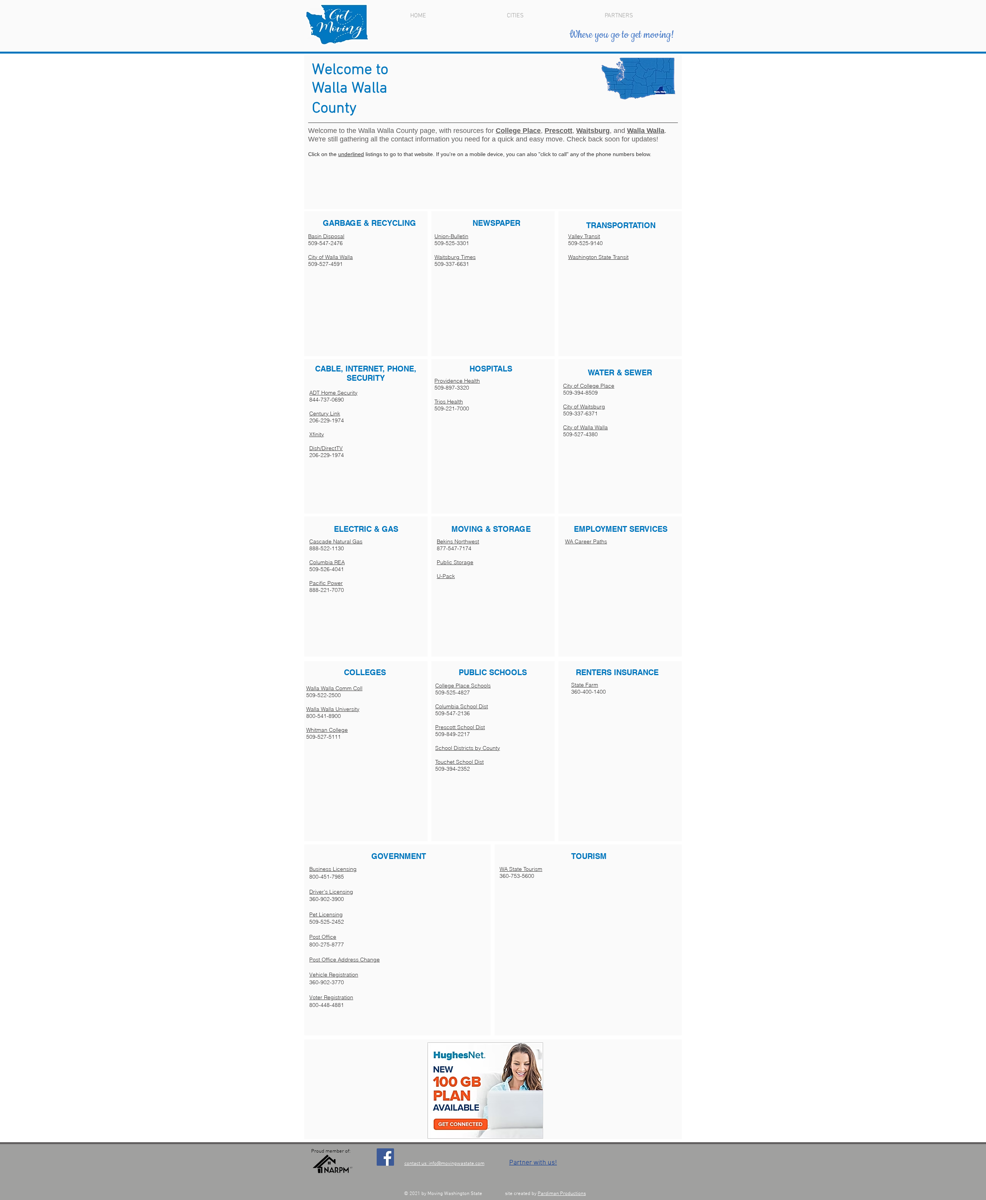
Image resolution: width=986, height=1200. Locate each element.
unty (495, 748)
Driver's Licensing (331, 891)
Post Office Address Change (344, 959)
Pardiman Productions (562, 1194)
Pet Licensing (326, 914)
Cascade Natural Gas (335, 541)
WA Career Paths (586, 541)
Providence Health (457, 380)
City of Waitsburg (584, 406)
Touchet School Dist (459, 761)
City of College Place (588, 385)
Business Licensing (333, 869)
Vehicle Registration (333, 974)
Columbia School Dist (461, 706)
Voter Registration (331, 997)
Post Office (322, 936)
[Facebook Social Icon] (385, 1157)
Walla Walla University (332, 709)
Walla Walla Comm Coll (334, 688)
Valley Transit (584, 236)
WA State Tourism (521, 869)
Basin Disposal (326, 236)
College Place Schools (463, 685)
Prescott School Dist (460, 727)
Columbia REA (327, 562)
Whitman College (327, 729)
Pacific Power (326, 583)
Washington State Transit (598, 257)
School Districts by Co (462, 748)
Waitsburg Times (455, 257)
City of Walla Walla (330, 257)
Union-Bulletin (451, 236)
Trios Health (448, 401)
